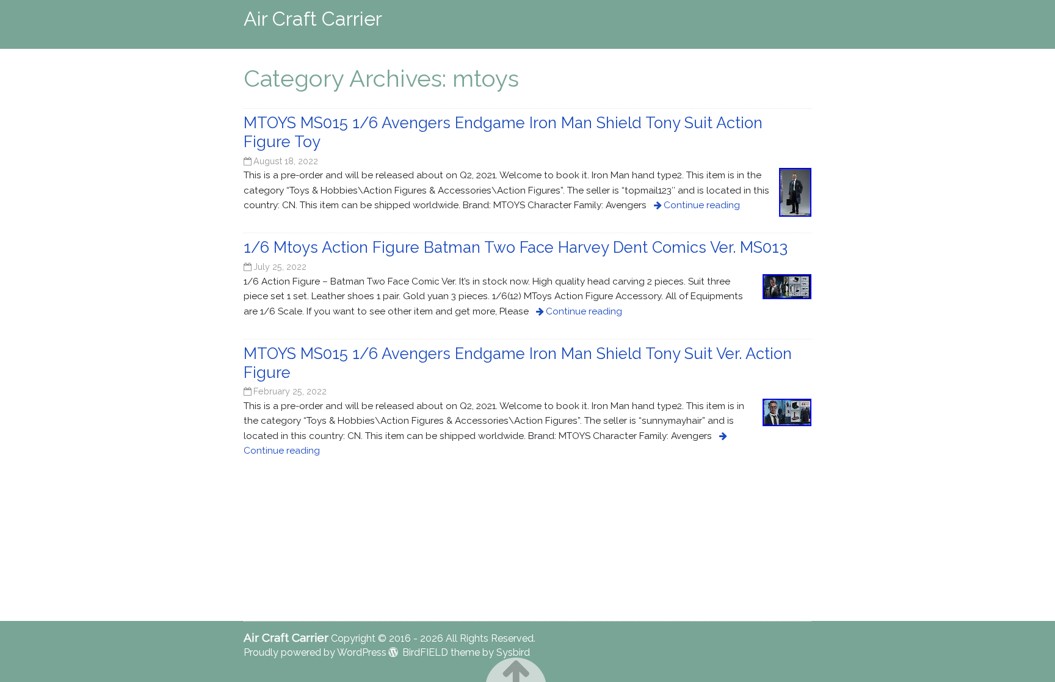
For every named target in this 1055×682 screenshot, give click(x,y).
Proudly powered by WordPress (315, 652)
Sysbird (513, 652)
